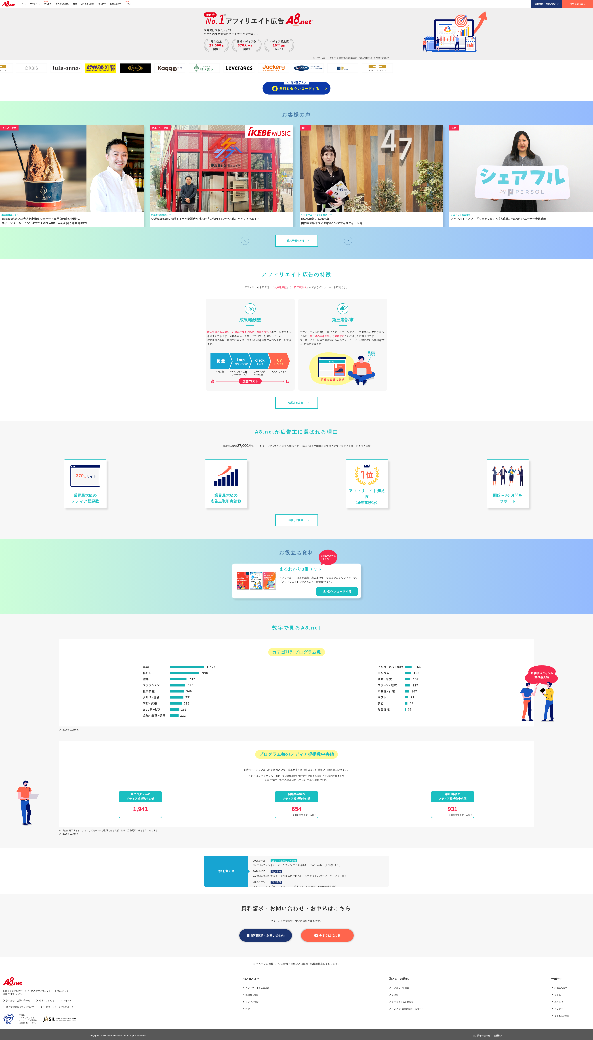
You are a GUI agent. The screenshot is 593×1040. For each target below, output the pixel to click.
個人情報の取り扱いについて (20, 1007)
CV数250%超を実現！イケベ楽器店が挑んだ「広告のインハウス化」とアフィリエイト (301, 876)
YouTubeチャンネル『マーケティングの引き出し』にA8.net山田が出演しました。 (298, 865)
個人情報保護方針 (481, 1035)
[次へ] (348, 241)
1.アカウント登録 (400, 987)
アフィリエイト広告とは (257, 987)
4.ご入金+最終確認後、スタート (407, 1009)
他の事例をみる (295, 240)
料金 (75, 4)
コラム (128, 4)
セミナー (102, 4)
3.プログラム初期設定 (403, 1002)
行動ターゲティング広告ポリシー (60, 1007)
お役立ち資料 (115, 4)
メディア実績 (252, 1002)
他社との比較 (295, 520)
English (67, 1000)
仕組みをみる (295, 402)
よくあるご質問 (87, 4)
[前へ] (245, 241)
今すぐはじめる (577, 4)
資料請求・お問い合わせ (547, 4)
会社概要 (498, 1035)
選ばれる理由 (252, 995)
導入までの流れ (62, 4)
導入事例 (47, 4)
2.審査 (395, 995)
